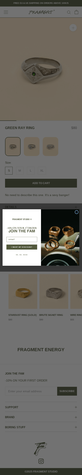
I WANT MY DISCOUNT (21, 247)
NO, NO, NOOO (22, 254)
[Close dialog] (76, 212)
